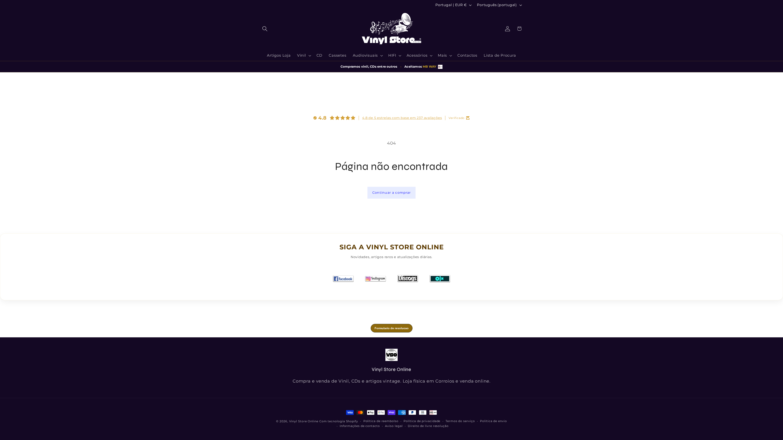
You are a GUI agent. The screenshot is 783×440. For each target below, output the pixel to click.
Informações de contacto (360, 426)
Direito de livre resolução (428, 426)
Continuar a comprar (391, 193)
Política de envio (493, 421)
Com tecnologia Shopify (338, 421)
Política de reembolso (380, 421)
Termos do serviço (460, 421)
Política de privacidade (422, 421)
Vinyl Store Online (303, 421)
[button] (265, 28)
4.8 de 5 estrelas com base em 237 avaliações (402, 118)
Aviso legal (394, 426)
